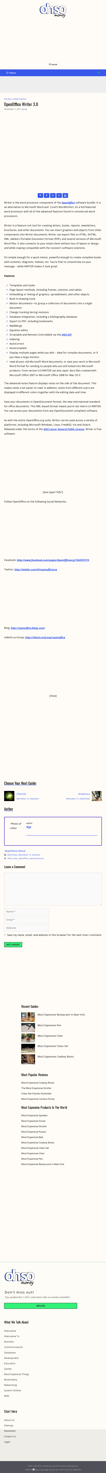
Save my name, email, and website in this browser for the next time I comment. (54, 935)
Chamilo (21, 794)
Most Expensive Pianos (33, 1131)
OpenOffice (68, 202)
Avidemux (84, 794)
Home (7, 98)
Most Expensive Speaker (34, 1115)
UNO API (67, 334)
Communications (13, 1347)
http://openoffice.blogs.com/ (28, 628)
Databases (10, 1352)
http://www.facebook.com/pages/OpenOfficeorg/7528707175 (53, 560)
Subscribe (40, 1305)
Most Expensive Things (16, 1374)
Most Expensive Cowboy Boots (56, 1056)
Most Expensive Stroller (34, 1126)
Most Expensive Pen (49, 1025)
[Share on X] (53, 196)
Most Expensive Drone (33, 1120)
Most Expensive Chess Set (53, 1046)
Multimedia (85, 798)
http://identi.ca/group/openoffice (45, 637)
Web (6, 1395)
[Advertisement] (53, 1450)
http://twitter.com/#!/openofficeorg (35, 569)
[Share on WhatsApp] (59, 196)
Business (36, 854)
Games (8, 1368)
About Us (9, 1420)
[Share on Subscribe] (65, 196)
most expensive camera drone (38, 1098)
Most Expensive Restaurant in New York (61, 1014)
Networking (10, 1385)
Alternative (20, 98)
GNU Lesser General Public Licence (63, 429)
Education (34, 798)
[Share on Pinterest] (41, 196)
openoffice (23, 858)
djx (28, 827)
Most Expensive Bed (32, 1137)
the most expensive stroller (36, 1088)
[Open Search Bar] (99, 72)
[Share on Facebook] (47, 196)
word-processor (36, 858)
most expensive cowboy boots (37, 1082)
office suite (12, 858)
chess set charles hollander (36, 1093)
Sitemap (8, 1425)
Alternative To (22, 798)
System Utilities (12, 1390)
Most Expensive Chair (50, 1035)
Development (11, 1358)
